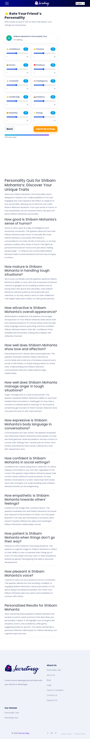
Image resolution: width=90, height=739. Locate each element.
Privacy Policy (80, 734)
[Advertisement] (31, 158)
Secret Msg (24, 733)
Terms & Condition (55, 690)
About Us (51, 675)
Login (49, 685)
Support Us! (52, 700)
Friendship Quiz (11, 718)
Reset (10, 129)
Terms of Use (66, 734)
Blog (49, 680)
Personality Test (54, 670)
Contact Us (52, 695)
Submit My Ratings (45, 129)
